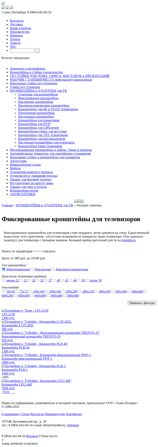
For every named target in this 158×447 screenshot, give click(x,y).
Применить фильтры (142, 303)
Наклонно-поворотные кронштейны (43, 105)
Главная (7, 205)
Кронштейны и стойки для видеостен (36, 72)
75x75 (23, 291)
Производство (20, 31)
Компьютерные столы (25, 164)
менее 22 (12, 280)
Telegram (73, 425)
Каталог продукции (15, 58)
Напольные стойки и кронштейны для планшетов (45, 157)
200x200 (71, 291)
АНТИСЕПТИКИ (22, 194)
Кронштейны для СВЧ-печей (38, 127)
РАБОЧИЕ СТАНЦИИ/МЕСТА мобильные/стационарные (51, 79)
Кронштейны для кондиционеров (41, 138)
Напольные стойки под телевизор (33, 83)
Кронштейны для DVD (34, 124)
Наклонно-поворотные (71, 269)
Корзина (32, 436)
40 (58, 280)
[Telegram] (3, 8)
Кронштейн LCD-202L (18, 325)
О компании (10, 414)
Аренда (15, 43)
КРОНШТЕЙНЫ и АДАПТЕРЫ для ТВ (38, 90)
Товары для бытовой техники (30, 179)
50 (83, 280)
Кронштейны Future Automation (40, 146)
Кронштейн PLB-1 (15, 369)
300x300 (120, 291)
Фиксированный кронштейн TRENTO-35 (31, 336)
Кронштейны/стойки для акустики (42, 131)
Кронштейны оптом (24, 190)
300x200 (104, 291)
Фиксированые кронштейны (38, 98)
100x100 (38, 291)
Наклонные (42, 269)
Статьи (25, 414)
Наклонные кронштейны (35, 101)
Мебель (15, 168)
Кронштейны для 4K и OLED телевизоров (48, 109)
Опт (13, 46)
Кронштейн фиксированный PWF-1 (27, 358)
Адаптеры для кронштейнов (38, 94)
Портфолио (74, 414)
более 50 (95, 280)
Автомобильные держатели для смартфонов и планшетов (50, 153)
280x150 (87, 291)
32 (42, 280)
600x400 (23, 295)
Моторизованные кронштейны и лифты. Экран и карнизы (51, 150)
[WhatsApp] (7, 8)
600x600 (40, 295)
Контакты (17, 20)
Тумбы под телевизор (25, 87)
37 (50, 280)
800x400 (56, 295)
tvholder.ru (129, 240)
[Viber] (11, 8)
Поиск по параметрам (17, 251)
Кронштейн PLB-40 (15, 347)
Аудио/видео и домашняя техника (33, 175)
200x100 (55, 291)
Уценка (15, 39)
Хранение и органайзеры (27, 68)
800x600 (73, 295)
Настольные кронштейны (36, 116)
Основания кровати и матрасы (31, 172)
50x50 (10, 291)
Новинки (16, 35)
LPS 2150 (8, 314)
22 (25, 280)
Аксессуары (18, 161)
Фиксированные (18, 269)
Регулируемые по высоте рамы (31, 183)
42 (66, 280)
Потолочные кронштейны (36, 113)
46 (74, 280)
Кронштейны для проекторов (38, 120)
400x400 (137, 291)
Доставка (16, 24)
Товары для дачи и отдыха (28, 186)
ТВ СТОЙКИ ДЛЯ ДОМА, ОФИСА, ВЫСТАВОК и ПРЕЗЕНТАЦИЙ (59, 76)
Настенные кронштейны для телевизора (46, 142)
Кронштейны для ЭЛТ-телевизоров (43, 135)
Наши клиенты (20, 28)
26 (33, 280)
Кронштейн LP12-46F (17, 384)
